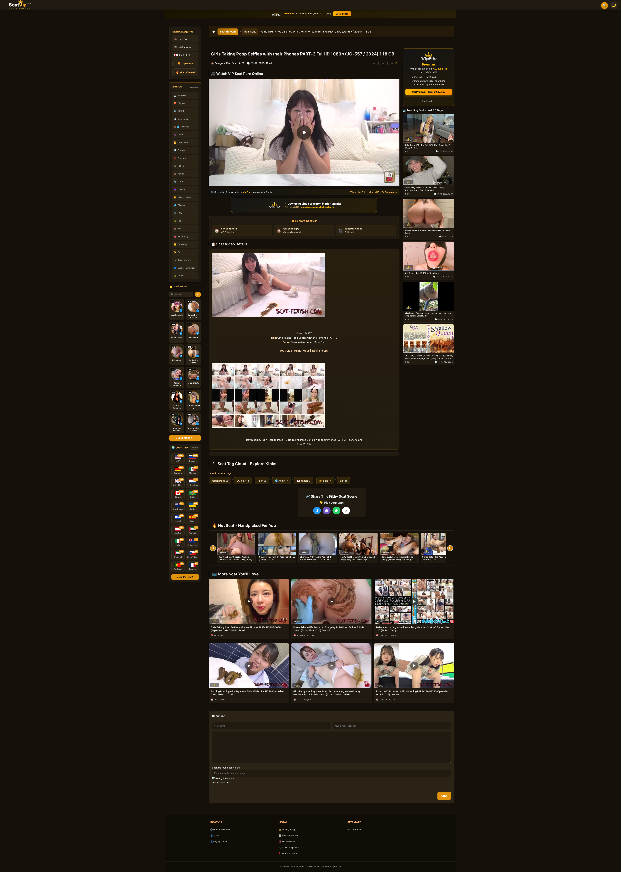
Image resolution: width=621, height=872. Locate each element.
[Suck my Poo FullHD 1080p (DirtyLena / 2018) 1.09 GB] (277, 544)
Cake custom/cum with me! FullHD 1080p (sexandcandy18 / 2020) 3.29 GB (398, 559)
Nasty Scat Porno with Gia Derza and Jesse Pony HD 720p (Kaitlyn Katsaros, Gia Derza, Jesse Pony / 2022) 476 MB (358, 561)
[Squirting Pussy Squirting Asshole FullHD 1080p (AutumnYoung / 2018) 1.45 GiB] (236, 544)
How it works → (428, 101)
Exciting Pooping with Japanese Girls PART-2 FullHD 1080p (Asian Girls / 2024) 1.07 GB (247, 693)
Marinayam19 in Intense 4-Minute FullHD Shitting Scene (427, 231)
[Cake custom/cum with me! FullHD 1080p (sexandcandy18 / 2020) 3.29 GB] (399, 544)
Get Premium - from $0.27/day (428, 92)
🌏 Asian (280, 480)
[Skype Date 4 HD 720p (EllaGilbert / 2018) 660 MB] (440, 544)
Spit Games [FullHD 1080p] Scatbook (421, 273)
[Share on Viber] (327, 510)
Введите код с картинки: (226, 767)
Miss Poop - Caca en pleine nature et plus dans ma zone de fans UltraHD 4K (427, 314)
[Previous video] (213, 548)
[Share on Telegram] (317, 510)
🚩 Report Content (288, 853)
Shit (342, 480)
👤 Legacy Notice (219, 841)
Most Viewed (185, 72)
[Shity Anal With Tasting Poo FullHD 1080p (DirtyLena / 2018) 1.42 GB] (318, 544)
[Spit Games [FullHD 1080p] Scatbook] (428, 256)
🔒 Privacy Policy (287, 829)
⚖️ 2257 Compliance (289, 847)
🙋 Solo (323, 480)
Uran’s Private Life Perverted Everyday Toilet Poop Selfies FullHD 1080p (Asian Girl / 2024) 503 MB (328, 629)
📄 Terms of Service (289, 835)
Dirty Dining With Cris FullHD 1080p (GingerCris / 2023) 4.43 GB (427, 146)
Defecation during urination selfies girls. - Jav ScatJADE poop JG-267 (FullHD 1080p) (412, 629)
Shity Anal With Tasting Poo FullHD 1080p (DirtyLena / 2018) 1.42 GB (316, 558)
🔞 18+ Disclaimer (287, 841)
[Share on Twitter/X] (346, 510)
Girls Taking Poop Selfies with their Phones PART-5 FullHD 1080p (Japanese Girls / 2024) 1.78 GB (246, 629)
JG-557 (241, 480)
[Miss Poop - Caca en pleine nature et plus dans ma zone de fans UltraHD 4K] (428, 296)
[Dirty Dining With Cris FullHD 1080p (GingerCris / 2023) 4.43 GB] (428, 128)
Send (444, 795)
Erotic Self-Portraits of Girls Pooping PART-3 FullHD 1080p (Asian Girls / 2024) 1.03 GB (412, 693)
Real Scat (250, 31)
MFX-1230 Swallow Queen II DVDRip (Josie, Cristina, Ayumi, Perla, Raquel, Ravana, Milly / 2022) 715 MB (428, 357)
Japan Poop (218, 480)
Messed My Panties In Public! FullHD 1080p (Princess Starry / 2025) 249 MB (424, 189)
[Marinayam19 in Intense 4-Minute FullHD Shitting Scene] (428, 213)
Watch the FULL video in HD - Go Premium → (373, 192)
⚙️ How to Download (220, 829)
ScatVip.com (228, 31)
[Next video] (450, 548)
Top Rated (185, 63)
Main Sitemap (354, 829)
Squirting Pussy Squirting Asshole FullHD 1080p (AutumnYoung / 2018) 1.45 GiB (235, 559)
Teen (260, 480)
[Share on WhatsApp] (336, 510)
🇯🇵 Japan (302, 480)
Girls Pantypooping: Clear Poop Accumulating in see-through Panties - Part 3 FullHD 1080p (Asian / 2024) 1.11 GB (327, 693)
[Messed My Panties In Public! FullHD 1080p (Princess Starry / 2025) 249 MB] (428, 170)
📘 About (214, 835)
